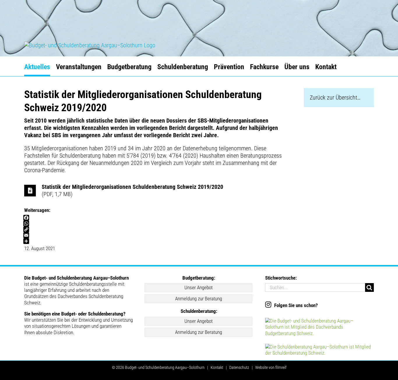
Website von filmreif (270, 367)
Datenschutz (239, 367)
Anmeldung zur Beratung (198, 298)
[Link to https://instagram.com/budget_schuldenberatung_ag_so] (268, 304)
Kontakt (217, 367)
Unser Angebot (198, 287)
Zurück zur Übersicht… (335, 97)
